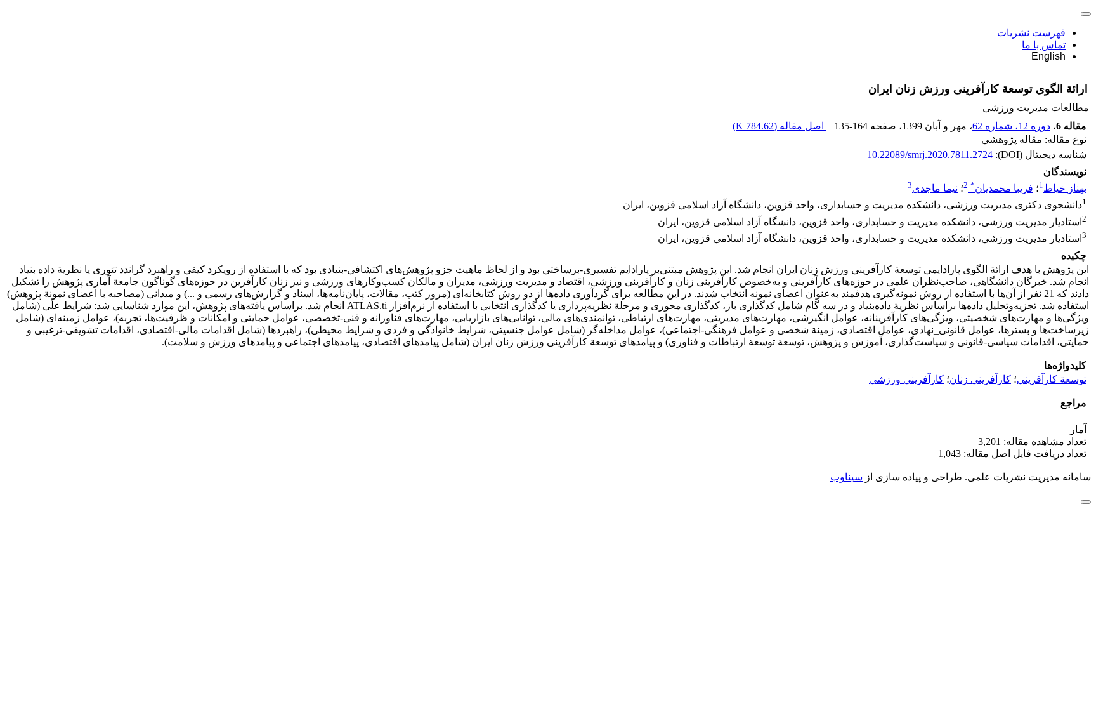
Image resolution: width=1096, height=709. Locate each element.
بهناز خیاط (1064, 188)
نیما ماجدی (935, 188)
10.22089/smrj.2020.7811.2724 (930, 154)
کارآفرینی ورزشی (906, 379)
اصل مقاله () (779, 126)
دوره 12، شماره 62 (1011, 126)
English (1048, 56)
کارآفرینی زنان (980, 379)
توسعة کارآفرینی (1051, 379)
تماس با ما (1044, 44)
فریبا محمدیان (1001, 188)
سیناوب (846, 477)
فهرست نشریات (1031, 32)
